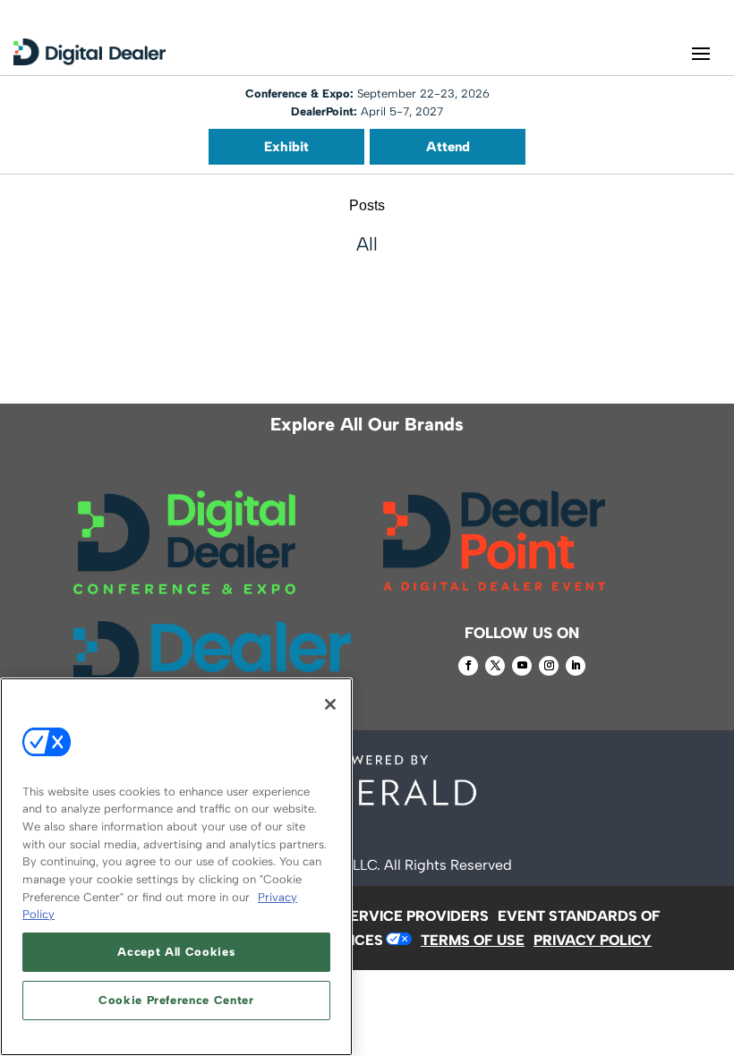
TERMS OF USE (473, 940)
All (367, 244)
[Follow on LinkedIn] (575, 666)
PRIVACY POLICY (592, 940)
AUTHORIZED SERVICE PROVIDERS (366, 915)
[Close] (330, 704)
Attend (448, 147)
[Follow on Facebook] (468, 666)
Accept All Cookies (176, 951)
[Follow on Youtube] (522, 666)
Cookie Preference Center (176, 1000)
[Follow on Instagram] (549, 666)
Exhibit (286, 147)
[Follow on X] (495, 666)
